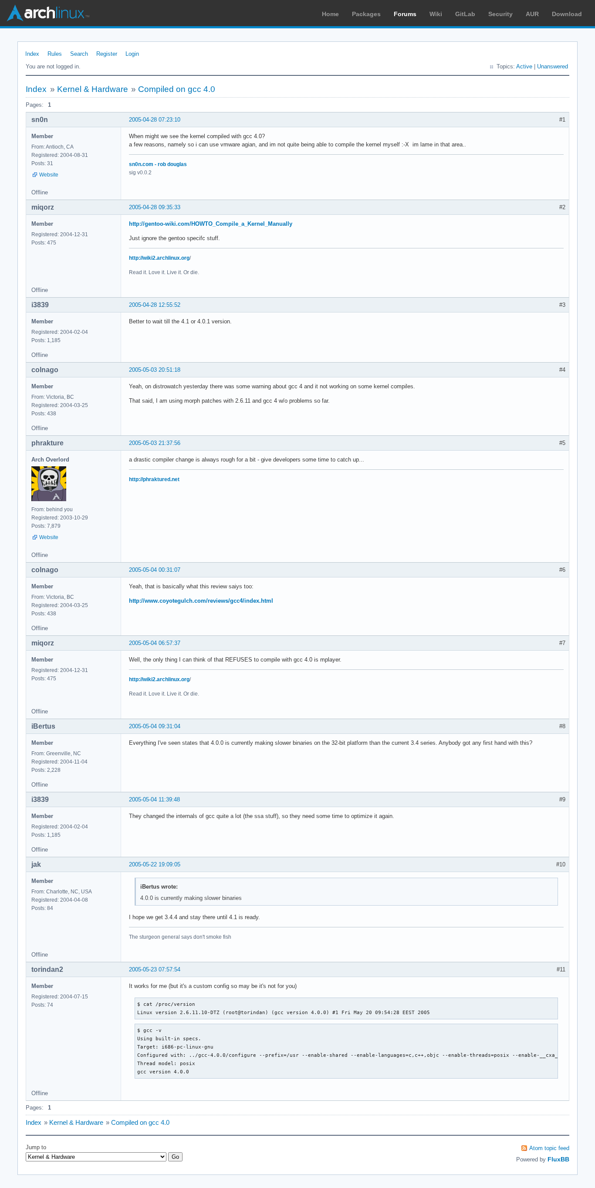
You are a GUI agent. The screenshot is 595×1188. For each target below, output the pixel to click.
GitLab (465, 13)
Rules (54, 54)
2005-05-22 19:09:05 (154, 864)
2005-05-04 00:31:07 (154, 570)
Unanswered (552, 66)
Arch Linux (48, 13)
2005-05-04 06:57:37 (154, 643)
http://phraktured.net (154, 479)
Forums (405, 13)
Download (567, 13)
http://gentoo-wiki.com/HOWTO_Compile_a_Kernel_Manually (210, 224)
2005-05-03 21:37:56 (154, 443)
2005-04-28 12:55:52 (154, 305)
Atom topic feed (549, 1148)
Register (106, 54)
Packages (366, 13)
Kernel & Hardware (92, 89)
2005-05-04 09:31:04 (154, 726)
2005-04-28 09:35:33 (154, 207)
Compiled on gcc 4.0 (176, 89)
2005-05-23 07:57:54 (154, 969)
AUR (532, 13)
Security (500, 13)
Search (79, 54)
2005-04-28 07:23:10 (154, 119)
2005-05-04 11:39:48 (154, 799)
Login (132, 54)
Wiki (435, 13)
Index (32, 54)
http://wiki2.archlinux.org (159, 258)
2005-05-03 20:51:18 (154, 370)
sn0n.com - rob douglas (158, 164)
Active (524, 66)
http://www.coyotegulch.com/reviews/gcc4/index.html (201, 600)
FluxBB (558, 1159)
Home (330, 13)
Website (48, 175)
